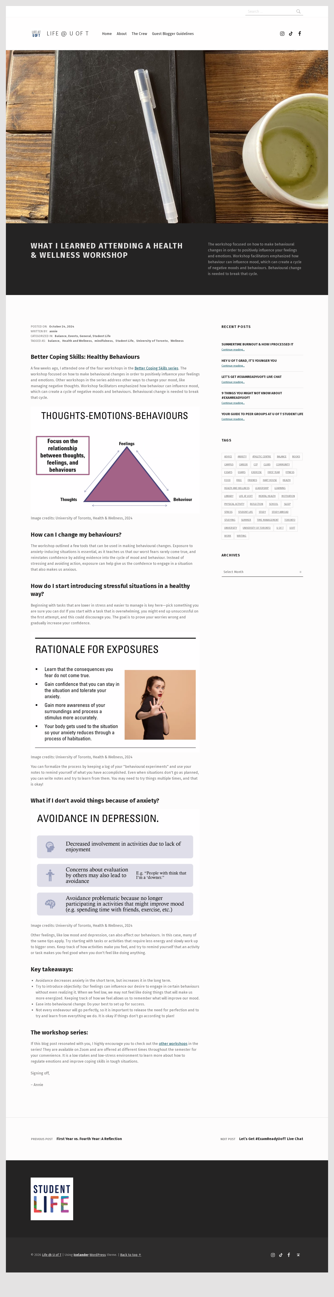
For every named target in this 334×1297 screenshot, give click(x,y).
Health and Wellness (77, 340)
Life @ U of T (68, 33)
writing (241, 535)
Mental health (267, 496)
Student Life (101, 336)
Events (73, 336)
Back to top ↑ (130, 1255)
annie (53, 331)
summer (246, 519)
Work (227, 535)
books (296, 456)
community (283, 464)
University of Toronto (152, 340)
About (122, 34)
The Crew (139, 34)
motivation (288, 496)
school (273, 504)
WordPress (98, 1255)
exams (241, 472)
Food (227, 480)
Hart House (270, 480)
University (230, 527)
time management (268, 519)
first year (274, 472)
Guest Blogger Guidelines (173, 34)
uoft (292, 527)
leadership (262, 488)
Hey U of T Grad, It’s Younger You (249, 361)
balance (54, 340)
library (228, 496)
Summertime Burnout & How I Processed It (257, 344)
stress (228, 512)
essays (228, 472)
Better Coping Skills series (156, 368)
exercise (256, 472)
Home (107, 34)
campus (228, 464)
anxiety (242, 456)
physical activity (234, 504)
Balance (61, 336)
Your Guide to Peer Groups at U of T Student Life (262, 414)
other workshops (173, 1044)
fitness (290, 472)
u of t (280, 527)
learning (280, 488)
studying (229, 519)
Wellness (177, 340)
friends (252, 480)
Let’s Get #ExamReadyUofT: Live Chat (252, 377)
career (243, 464)
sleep (287, 504)
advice (228, 456)
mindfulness (104, 340)
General (85, 336)
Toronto (289, 519)
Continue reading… (233, 349)
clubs (267, 464)
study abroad (280, 512)
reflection (256, 504)
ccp (256, 464)
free (239, 480)
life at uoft (246, 496)
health (287, 480)
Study (262, 512)
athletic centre (261, 456)
